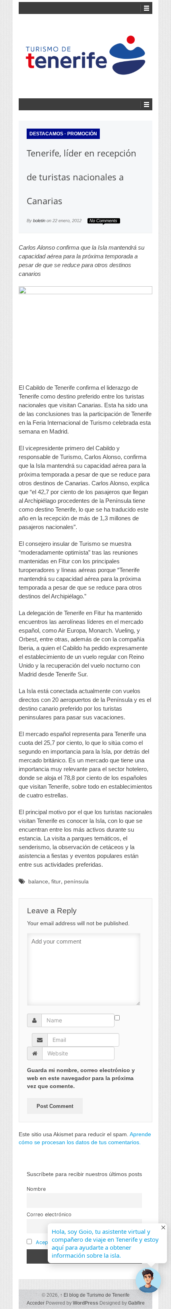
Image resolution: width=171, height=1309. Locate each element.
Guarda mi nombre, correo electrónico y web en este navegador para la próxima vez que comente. (81, 1078)
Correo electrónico (49, 1214)
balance (38, 882)
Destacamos (46, 134)
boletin (39, 220)
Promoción (82, 134)
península (76, 882)
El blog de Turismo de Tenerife (95, 1295)
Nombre (36, 1189)
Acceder (36, 1303)
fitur (56, 882)
